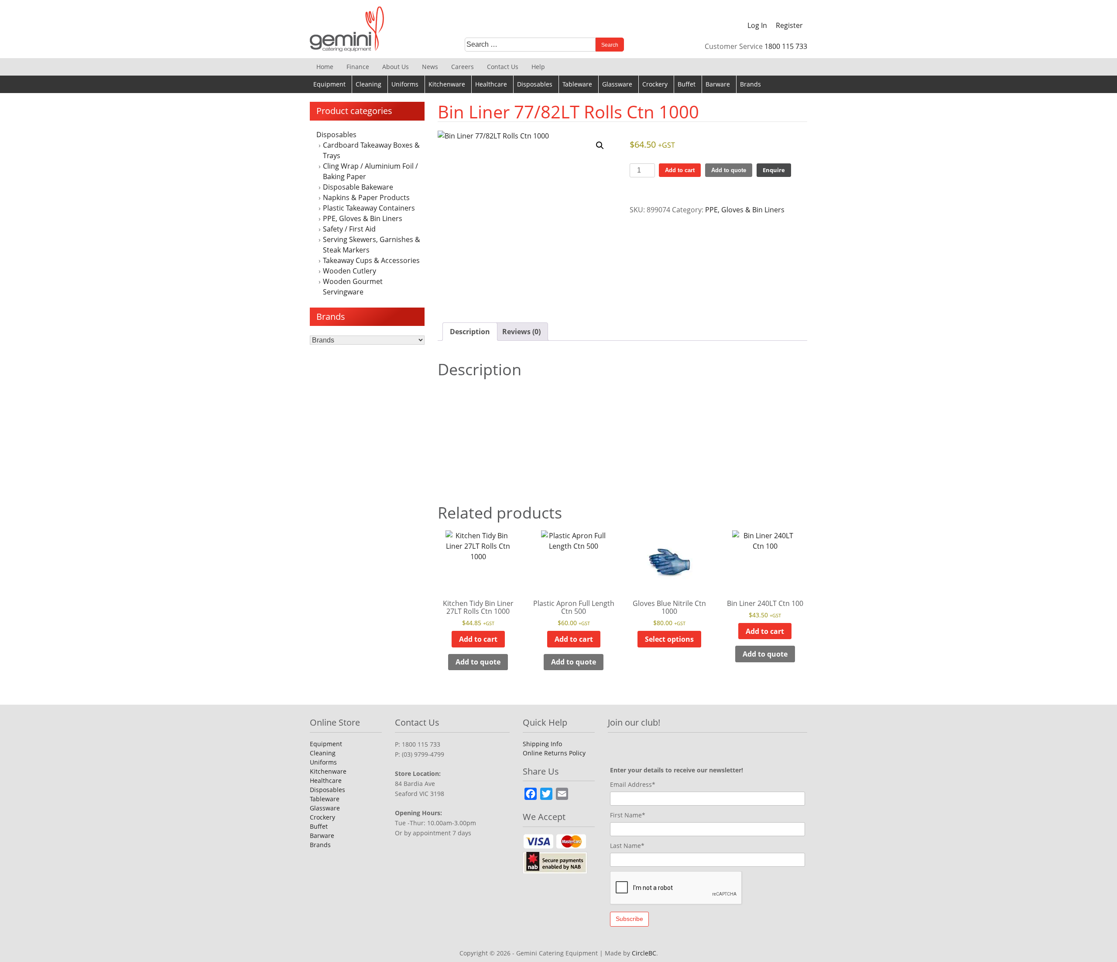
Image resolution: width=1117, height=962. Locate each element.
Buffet (687, 84)
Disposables (534, 84)
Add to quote (728, 170)
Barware (718, 84)
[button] (600, 145)
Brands (750, 84)
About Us (395, 66)
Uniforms (404, 84)
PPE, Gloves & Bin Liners (362, 218)
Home (324, 66)
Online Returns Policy (554, 753)
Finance (357, 66)
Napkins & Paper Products (366, 197)
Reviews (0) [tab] (521, 331)
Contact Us (502, 66)
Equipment (329, 84)
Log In (757, 25)
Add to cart (680, 170)
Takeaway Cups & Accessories (371, 260)
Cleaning (368, 84)
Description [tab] (470, 331)
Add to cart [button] (478, 639)
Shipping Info (542, 744)
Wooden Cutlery (349, 271)
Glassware (617, 84)
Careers (462, 66)
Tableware (577, 84)
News (430, 66)
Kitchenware (446, 84)
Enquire (774, 170)
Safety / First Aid (349, 229)
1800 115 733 (785, 46)
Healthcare (491, 84)
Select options (669, 639)
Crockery (655, 84)
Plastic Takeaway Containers (369, 208)
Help (538, 66)
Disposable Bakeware (358, 187)
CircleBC (644, 953)
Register (789, 25)
